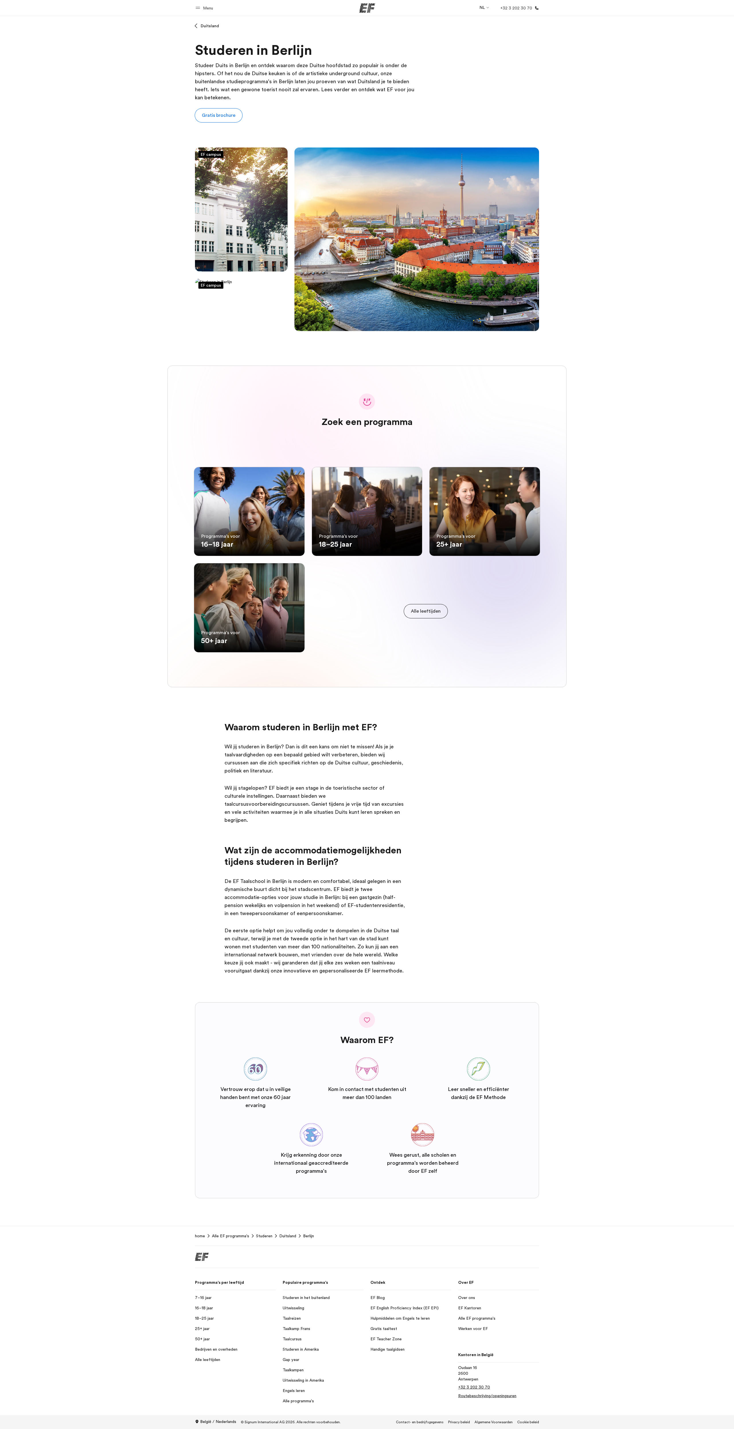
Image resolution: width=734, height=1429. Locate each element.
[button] (205, 8)
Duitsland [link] (287, 1236)
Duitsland (210, 26)
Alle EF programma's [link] (230, 1236)
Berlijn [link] (308, 1236)
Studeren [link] (264, 1236)
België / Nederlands (218, 1421)
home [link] (200, 1236)
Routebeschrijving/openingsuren (487, 1395)
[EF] (367, 8)
